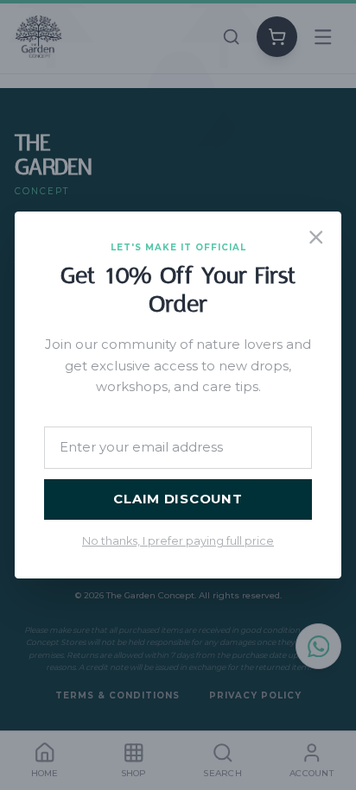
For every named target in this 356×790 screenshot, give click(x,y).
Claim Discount (177, 499)
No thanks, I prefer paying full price (178, 540)
